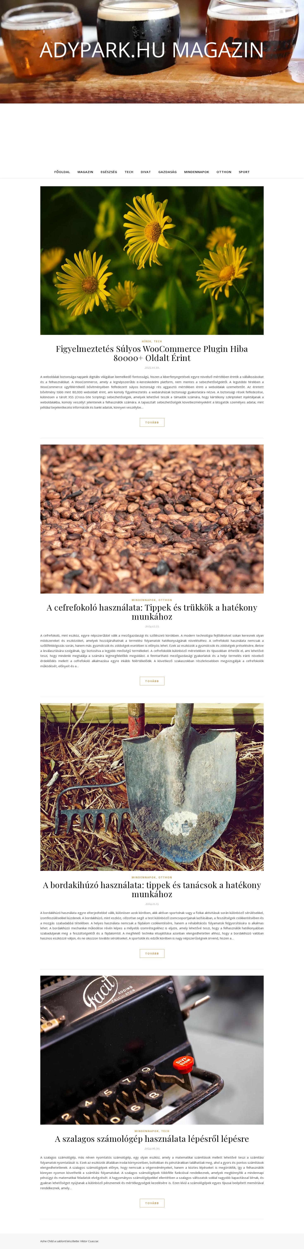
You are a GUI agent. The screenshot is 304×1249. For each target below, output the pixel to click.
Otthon (224, 172)
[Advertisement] (152, 134)
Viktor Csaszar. (89, 1241)
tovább (152, 422)
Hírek (146, 341)
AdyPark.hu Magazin (152, 49)
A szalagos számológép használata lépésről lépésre (152, 1138)
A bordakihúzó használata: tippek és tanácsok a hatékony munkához (152, 889)
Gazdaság (167, 172)
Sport (244, 172)
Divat (146, 172)
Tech (129, 172)
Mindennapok (196, 172)
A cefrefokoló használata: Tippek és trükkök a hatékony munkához (152, 612)
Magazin (85, 172)
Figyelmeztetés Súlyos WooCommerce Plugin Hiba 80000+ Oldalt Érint (152, 353)
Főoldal (62, 172)
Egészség (109, 172)
